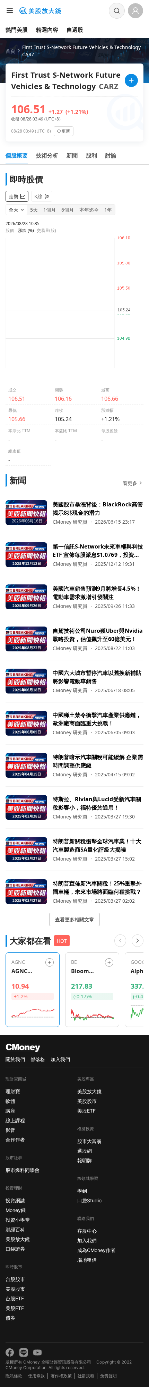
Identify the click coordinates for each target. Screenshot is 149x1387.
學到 (82, 1191)
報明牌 (84, 1160)
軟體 (10, 1101)
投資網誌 (15, 1200)
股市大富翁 (89, 1141)
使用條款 (36, 1375)
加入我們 (60, 1059)
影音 (10, 1130)
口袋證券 (15, 1249)
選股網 (84, 1151)
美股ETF (15, 1308)
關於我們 (15, 1059)
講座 (10, 1111)
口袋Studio (89, 1200)
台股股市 (15, 1279)
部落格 (37, 1059)
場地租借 (87, 1260)
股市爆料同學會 (23, 1170)
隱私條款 (14, 1375)
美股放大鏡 (18, 1239)
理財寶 (13, 1091)
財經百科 (15, 1229)
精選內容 (47, 29)
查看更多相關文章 (74, 919)
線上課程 (15, 1120)
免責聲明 (108, 1375)
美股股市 (15, 1289)
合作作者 (15, 1140)
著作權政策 (61, 1375)
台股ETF (15, 1298)
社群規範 (86, 1375)
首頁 (10, 51)
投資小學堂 (18, 1220)
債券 (10, 1318)
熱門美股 (17, 29)
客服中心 (87, 1231)
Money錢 (16, 1210)
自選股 (75, 29)
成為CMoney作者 (96, 1250)
